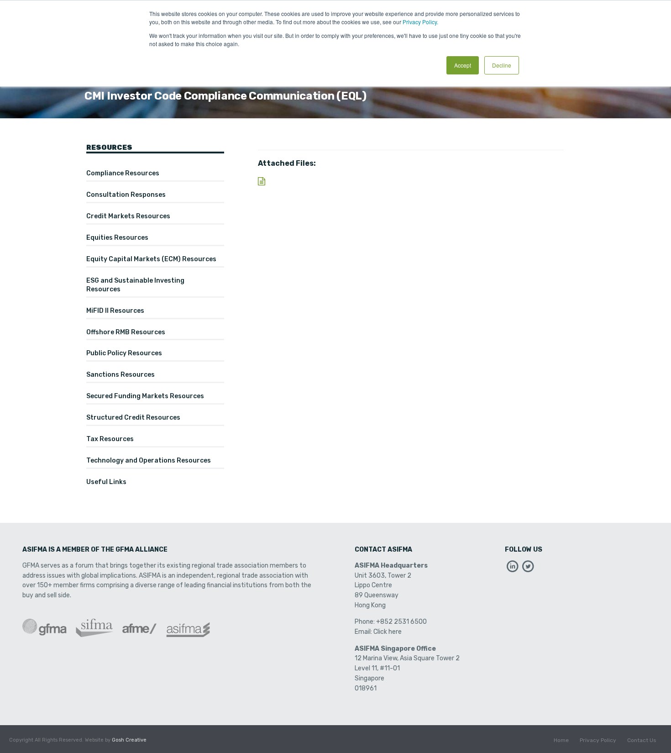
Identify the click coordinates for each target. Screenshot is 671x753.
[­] (512, 569)
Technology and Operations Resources (148, 460)
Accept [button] (462, 65)
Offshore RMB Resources (125, 332)
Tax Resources (110, 439)
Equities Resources (117, 238)
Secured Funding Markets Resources (145, 396)
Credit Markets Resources (128, 216)
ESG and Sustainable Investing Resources (135, 285)
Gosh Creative (129, 740)
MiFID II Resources (115, 311)
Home (561, 740)
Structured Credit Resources (133, 417)
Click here (387, 632)
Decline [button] (501, 65)
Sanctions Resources (120, 375)
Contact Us (641, 740)
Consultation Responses (126, 195)
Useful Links (106, 482)
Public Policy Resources (124, 353)
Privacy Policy (598, 740)
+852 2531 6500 (401, 622)
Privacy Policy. (420, 22)
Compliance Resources (122, 173)
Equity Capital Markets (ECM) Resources (151, 259)
